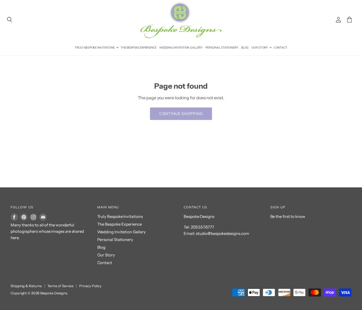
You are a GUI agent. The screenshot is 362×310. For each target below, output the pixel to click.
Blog (245, 47)
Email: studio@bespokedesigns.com (216, 233)
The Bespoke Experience (138, 47)
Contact (280, 47)
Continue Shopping (181, 113)
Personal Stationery (221, 47)
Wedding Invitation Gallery (180, 47)
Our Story (260, 47)
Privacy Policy (90, 286)
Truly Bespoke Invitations (95, 47)
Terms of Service (60, 286)
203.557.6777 (202, 227)
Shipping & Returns (26, 286)
